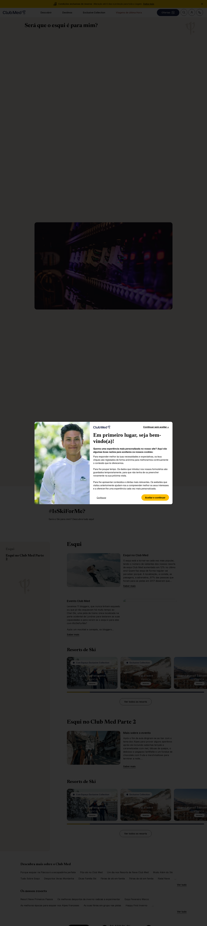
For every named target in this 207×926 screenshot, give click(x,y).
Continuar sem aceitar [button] (156, 427)
